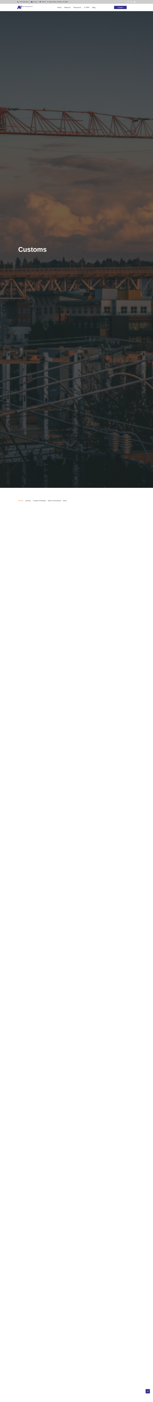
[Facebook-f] (128, 2)
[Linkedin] (134, 2)
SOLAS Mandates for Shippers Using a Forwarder (44, 1088)
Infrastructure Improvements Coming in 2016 (41, 1343)
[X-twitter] (131, 2)
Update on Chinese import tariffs (35, 680)
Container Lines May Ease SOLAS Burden (40, 996)
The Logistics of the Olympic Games (37, 777)
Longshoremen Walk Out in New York (37, 1181)
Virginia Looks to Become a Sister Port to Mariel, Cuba (47, 1273)
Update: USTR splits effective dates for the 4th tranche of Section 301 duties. (58, 582)
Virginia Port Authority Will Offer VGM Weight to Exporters (48, 904)
